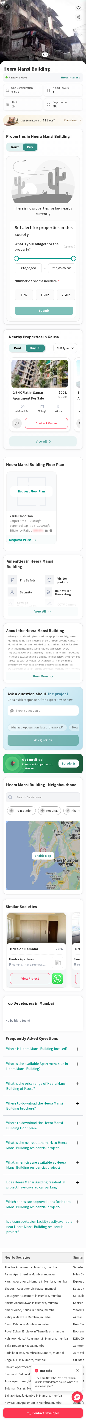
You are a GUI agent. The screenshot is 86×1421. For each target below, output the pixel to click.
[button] (33, 530)
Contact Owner (46, 423)
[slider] (16, 258)
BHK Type (63, 348)
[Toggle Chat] (77, 1397)
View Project (30, 978)
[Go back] (7, 7)
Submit (44, 310)
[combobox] (47, 797)
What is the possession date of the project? (37, 727)
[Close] (77, 1370)
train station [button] (23, 810)
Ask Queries (43, 740)
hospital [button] (52, 810)
